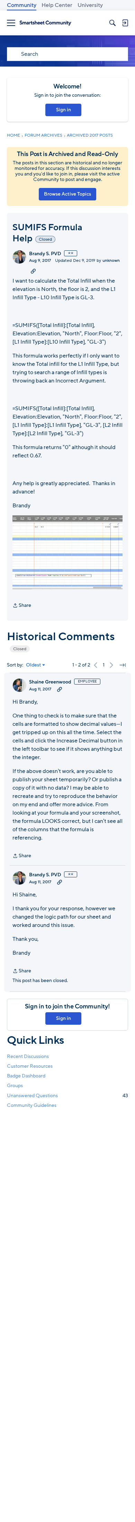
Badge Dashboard (26, 1076)
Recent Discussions (28, 1056)
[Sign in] (125, 23)
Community (21, 5)
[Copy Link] (33, 271)
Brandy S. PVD (45, 254)
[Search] (112, 23)
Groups (15, 1085)
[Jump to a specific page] (122, 665)
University (90, 5)
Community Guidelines (31, 1105)
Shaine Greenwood (50, 682)
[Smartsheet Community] (45, 23)
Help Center (57, 5)
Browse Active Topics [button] (67, 194)
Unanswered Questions (67, 1095)
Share (21, 606)
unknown (111, 260)
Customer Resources (30, 1066)
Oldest (33, 665)
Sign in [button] (63, 109)
